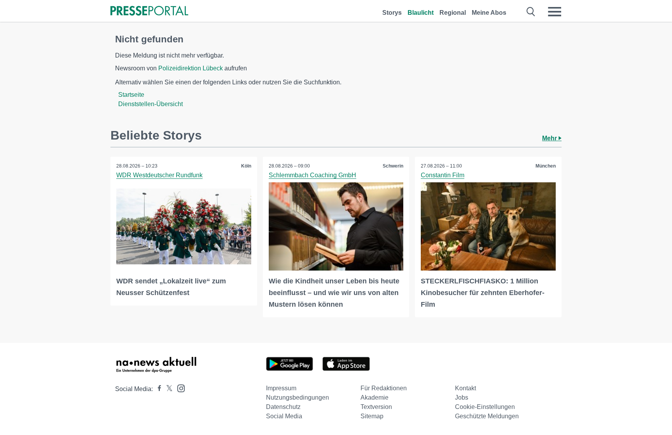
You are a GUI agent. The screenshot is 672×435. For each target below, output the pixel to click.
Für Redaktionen (383, 388)
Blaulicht (421, 12)
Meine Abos (489, 12)
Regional (452, 12)
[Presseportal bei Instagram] (179, 387)
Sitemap (371, 416)
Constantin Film (442, 175)
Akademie (374, 397)
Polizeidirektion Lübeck (190, 68)
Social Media (284, 416)
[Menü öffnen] (555, 11)
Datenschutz (283, 407)
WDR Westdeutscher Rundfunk (159, 175)
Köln (246, 166)
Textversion (376, 407)
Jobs (461, 397)
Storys (392, 12)
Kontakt (465, 388)
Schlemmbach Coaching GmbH (312, 175)
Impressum (281, 388)
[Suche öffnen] (531, 11)
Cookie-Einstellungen (485, 407)
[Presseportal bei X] (167, 389)
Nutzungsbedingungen (297, 397)
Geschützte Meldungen (487, 416)
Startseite (131, 94)
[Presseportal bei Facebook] (157, 389)
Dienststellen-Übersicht (150, 104)
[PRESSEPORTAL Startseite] (149, 11)
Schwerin (393, 166)
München (546, 166)
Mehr (550, 138)
